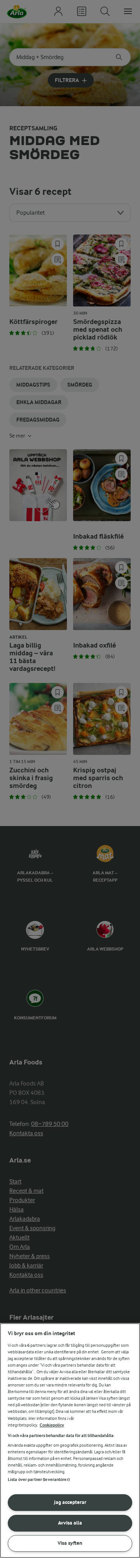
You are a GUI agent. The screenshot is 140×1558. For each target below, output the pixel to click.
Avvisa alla (70, 1523)
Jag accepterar (70, 1502)
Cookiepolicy (52, 1425)
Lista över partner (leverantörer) (39, 1479)
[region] (70, 1440)
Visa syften (70, 1543)
